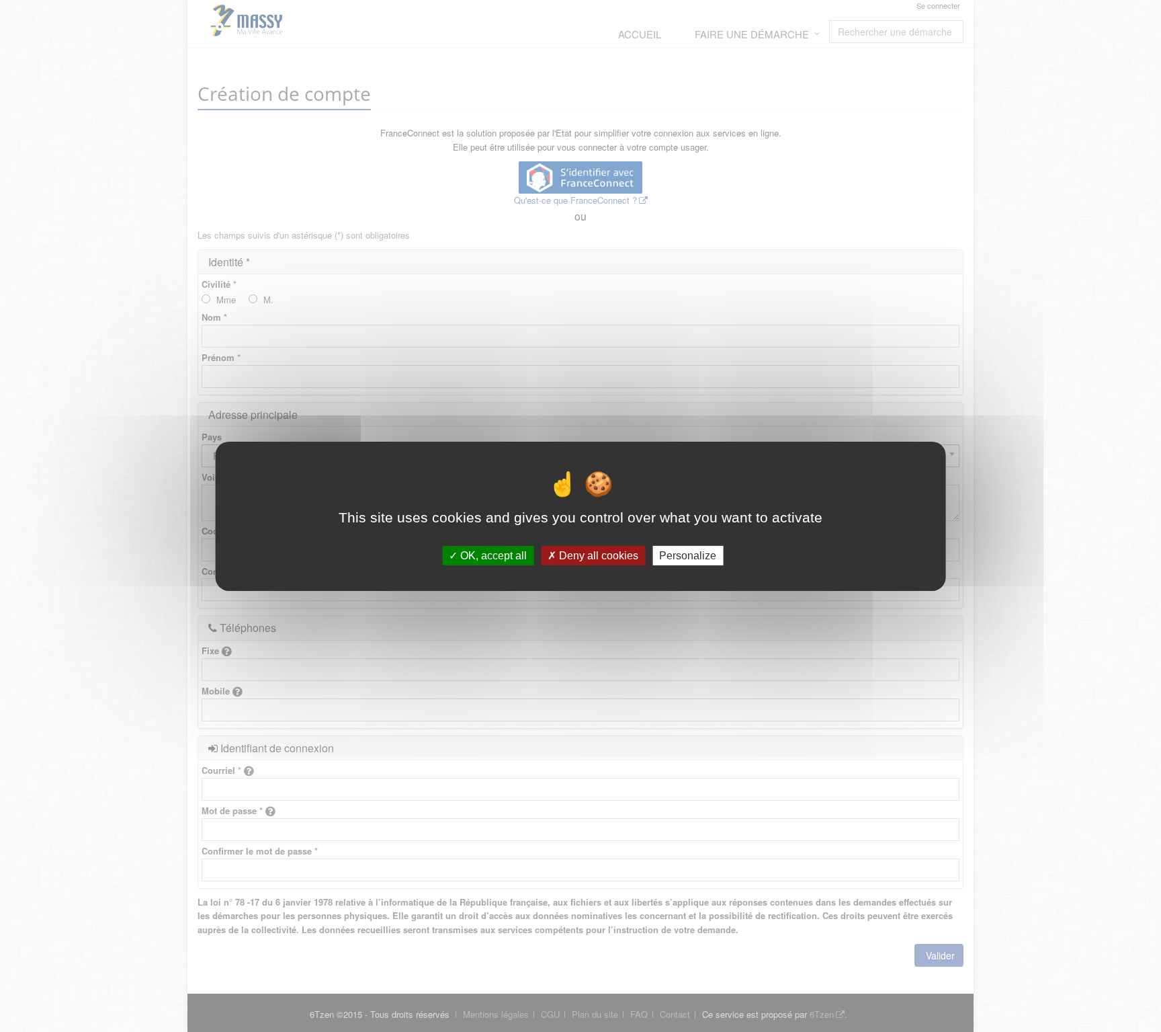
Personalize (687, 555)
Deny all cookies (597, 555)
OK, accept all (492, 555)
